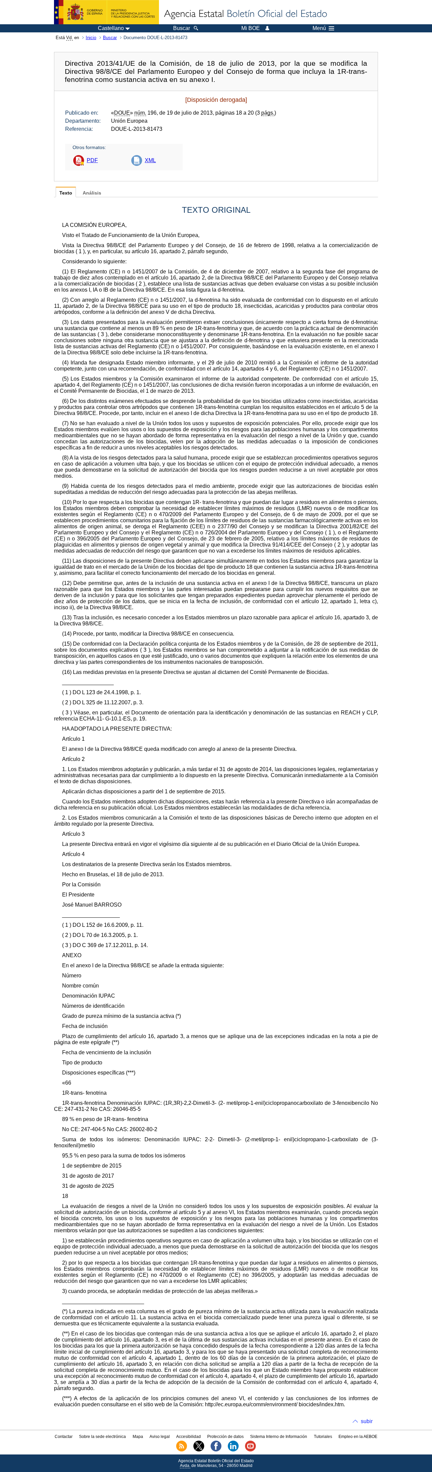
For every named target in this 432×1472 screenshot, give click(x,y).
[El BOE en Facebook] (216, 1450)
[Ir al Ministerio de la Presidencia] (106, 12)
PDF (92, 160)
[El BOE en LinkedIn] (233, 1450)
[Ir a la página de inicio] (245, 14)
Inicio (91, 37)
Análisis (92, 193)
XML (150, 160)
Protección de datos (225, 1436)
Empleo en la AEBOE (358, 1436)
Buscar (110, 37)
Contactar (64, 1436)
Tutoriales (323, 1436)
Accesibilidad (188, 1436)
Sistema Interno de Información (278, 1436)
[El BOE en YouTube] (250, 1450)
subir (367, 1421)
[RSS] (181, 1450)
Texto (65, 193)
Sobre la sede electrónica (102, 1436)
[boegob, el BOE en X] (198, 1450)
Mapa (138, 1436)
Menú (319, 28)
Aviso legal (160, 1436)
